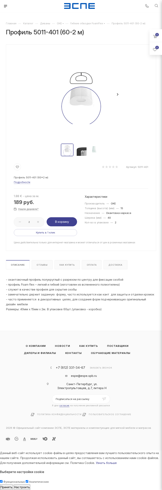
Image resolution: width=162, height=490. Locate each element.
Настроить (22, 487)
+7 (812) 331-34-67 (70, 367)
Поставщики (118, 345)
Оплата (92, 264)
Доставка (115, 264)
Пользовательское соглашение (110, 414)
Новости (62, 345)
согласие (64, 405)
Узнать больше (106, 463)
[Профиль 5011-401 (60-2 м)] (81, 94)
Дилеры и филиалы (40, 353)
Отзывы (42, 264)
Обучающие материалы (110, 353)
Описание (18, 264)
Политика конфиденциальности (59, 414)
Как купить (67, 264)
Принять (6, 487)
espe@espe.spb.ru (84, 376)
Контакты (73, 353)
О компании (36, 345)
